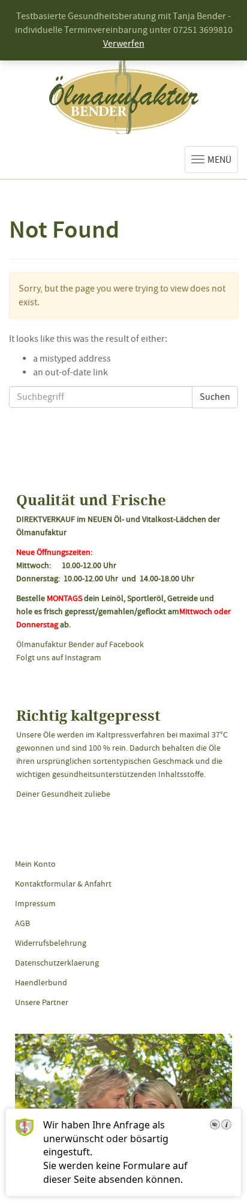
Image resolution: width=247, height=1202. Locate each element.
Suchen (215, 397)
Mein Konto (35, 863)
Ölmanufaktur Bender (123, 94)
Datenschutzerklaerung (57, 962)
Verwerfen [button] (123, 44)
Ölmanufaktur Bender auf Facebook (80, 644)
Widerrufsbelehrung (50, 942)
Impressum (35, 903)
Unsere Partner (41, 1002)
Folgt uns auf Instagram (58, 657)
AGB (22, 923)
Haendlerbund (41, 982)
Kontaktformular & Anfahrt (63, 883)
